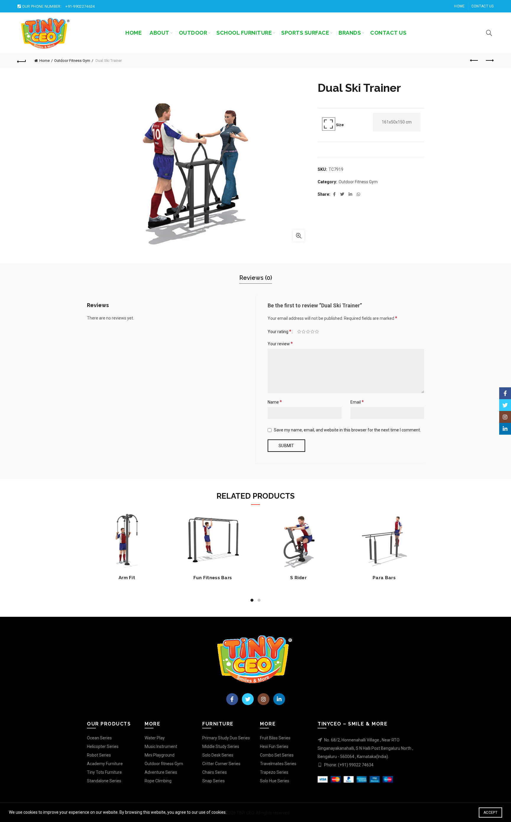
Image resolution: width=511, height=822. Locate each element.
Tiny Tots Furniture (104, 772)
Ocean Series (99, 738)
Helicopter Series (103, 746)
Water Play (155, 738)
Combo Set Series (277, 755)
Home (459, 6)
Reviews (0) (255, 277)
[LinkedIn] (279, 699)
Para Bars (384, 577)
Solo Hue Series (274, 780)
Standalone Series (104, 780)
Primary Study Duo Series (226, 738)
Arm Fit (127, 577)
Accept (490, 812)
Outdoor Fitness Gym (72, 60)
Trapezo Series (274, 772)
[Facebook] (232, 699)
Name (275, 402)
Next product (489, 61)
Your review (280, 343)
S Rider (298, 577)
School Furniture (244, 33)
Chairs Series (214, 772)
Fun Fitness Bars (212, 577)
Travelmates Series (278, 763)
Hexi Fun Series (274, 746)
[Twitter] (248, 699)
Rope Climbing (158, 780)
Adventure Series (161, 772)
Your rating (279, 331)
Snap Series (213, 780)
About (159, 33)
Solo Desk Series (217, 755)
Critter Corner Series (221, 763)
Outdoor (193, 33)
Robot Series (99, 755)
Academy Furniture (105, 763)
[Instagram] (263, 699)
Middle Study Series (220, 746)
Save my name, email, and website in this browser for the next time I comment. (347, 430)
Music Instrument (161, 746)
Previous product (474, 61)
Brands (350, 33)
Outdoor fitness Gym (164, 763)
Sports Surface (305, 33)
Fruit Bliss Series (275, 738)
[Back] (21, 61)
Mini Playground (159, 755)
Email (357, 402)
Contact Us (482, 6)
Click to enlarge (298, 235)
